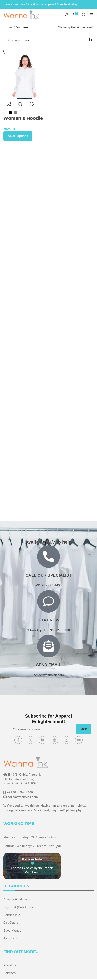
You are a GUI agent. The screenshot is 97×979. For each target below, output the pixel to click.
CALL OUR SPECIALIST (48, 575)
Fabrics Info (11, 915)
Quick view (20, 104)
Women (22, 27)
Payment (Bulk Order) (19, 907)
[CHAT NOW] (48, 601)
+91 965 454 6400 (20, 792)
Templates (10, 938)
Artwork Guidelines (16, 899)
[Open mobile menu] (92, 14)
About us (9, 965)
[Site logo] (21, 14)
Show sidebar (18, 40)
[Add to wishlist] (31, 104)
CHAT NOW (48, 620)
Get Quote (10, 922)
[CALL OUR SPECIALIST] (48, 556)
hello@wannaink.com (48, 675)
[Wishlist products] (66, 14)
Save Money (12, 930)
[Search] (84, 14)
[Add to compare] (9, 104)
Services (9, 973)
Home (7, 27)
